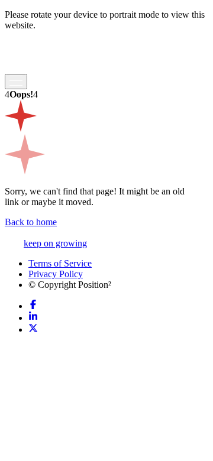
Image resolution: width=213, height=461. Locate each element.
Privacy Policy (55, 274)
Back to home (31, 222)
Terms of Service (60, 263)
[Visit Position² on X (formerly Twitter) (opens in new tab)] (33, 329)
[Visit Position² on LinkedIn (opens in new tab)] (33, 318)
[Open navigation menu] (16, 81)
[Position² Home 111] (41, 68)
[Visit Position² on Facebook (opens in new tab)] (33, 306)
